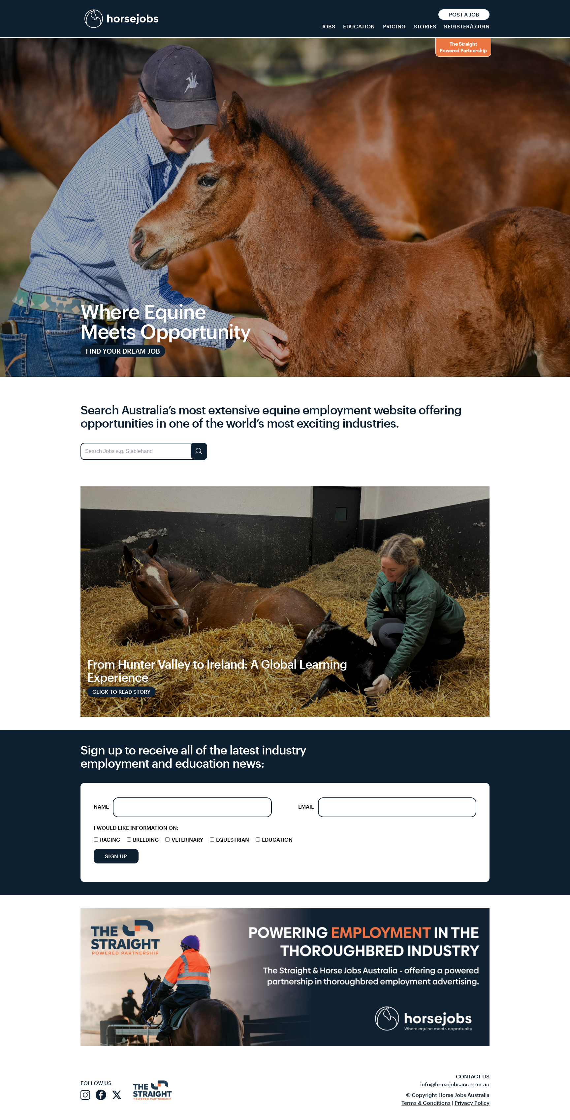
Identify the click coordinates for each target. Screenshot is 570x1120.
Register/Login (467, 26)
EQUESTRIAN (232, 839)
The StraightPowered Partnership (463, 47)
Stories (425, 26)
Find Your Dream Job (123, 351)
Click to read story (121, 691)
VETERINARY (186, 839)
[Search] (199, 451)
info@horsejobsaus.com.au (455, 1084)
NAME (101, 806)
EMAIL (306, 806)
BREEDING (145, 839)
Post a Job (464, 14)
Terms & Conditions (426, 1103)
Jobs (328, 26)
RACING (109, 839)
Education (359, 26)
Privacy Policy (472, 1103)
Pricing (394, 26)
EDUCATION (277, 839)
